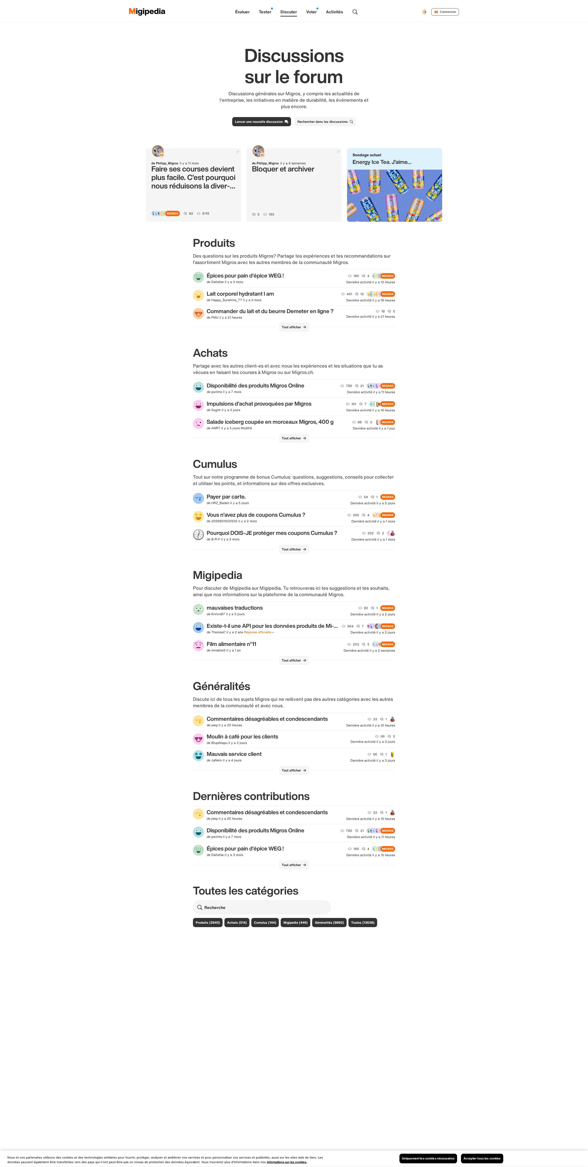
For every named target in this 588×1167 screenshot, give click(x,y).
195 (271, 214)
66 (383, 736)
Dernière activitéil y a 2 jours (373, 614)
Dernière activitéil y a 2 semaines (369, 650)
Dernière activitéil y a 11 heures (371, 392)
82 (191, 213)
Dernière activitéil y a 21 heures (370, 316)
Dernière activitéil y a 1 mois (373, 521)
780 (349, 385)
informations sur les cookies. (287, 1162)
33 (375, 719)
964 (350, 626)
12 (362, 294)
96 (375, 754)
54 (366, 497)
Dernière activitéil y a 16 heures (370, 410)
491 (349, 294)
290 (356, 515)
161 (353, 404)
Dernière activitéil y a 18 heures (370, 300)
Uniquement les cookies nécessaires (428, 1158)
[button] (394, 185)
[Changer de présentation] (425, 12)
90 (366, 608)
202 (371, 533)
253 (356, 644)
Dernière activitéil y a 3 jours (373, 741)
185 (356, 276)
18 (383, 311)
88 (360, 422)
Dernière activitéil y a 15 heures (370, 282)
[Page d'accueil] (147, 12)
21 (362, 385)
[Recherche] (355, 12)
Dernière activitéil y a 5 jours (373, 503)
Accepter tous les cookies (482, 1158)
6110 (205, 213)
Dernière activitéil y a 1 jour (374, 428)
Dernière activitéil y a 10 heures (370, 725)
